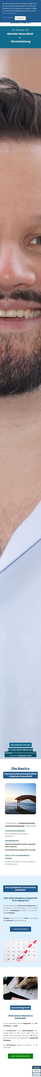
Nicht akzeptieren (7, 17)
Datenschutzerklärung (9, 13)
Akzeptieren (20, 18)
